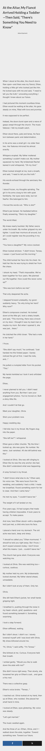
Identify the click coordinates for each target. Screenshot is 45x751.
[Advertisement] (22, 56)
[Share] (12, 743)
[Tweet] (32, 743)
